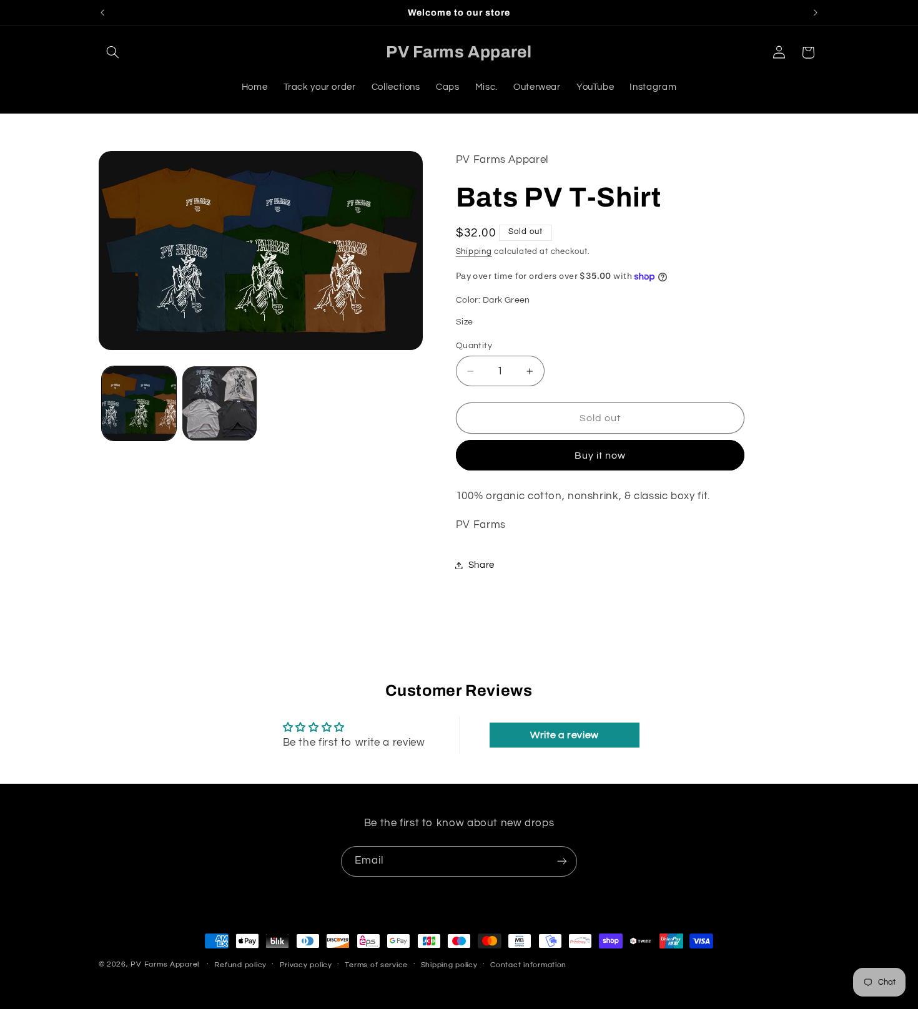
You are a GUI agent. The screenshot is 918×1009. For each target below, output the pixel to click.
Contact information (528, 965)
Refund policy (240, 965)
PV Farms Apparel (165, 964)
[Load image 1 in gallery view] (139, 403)
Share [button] (481, 565)
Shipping (474, 252)
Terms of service (376, 965)
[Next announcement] (815, 12)
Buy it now (600, 456)
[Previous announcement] (102, 12)
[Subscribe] (562, 861)
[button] (113, 52)
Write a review (564, 735)
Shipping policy (449, 965)
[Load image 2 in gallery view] (219, 403)
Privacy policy (306, 965)
